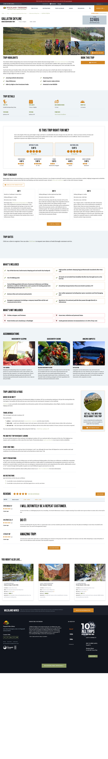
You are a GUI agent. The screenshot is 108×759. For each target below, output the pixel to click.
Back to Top (92, 656)
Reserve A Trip (99, 8)
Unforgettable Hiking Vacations (16, 9)
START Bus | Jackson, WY (43, 429)
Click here (5, 404)
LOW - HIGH (27, 499)
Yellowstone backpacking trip (20, 202)
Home (3, 13)
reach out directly (47, 440)
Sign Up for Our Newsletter (83, 610)
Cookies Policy (15, 641)
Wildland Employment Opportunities (53, 665)
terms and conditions (57, 180)
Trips (8, 13)
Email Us (88, 645)
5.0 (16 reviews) (102, 13)
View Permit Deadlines (60, 114)
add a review (100, 494)
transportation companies (30, 421)
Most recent (15, 499)
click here (32, 241)
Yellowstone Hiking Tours (34, 13)
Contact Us (99, 4)
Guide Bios (28, 287)
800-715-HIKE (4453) (9, 3)
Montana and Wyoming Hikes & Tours (19, 13)
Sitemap (4, 641)
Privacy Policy (9, 641)
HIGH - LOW (38, 499)
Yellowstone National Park (61, 61)
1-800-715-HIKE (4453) (43, 468)
